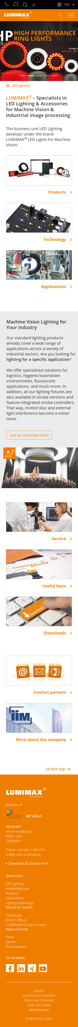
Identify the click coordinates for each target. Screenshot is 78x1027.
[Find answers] (60, 15)
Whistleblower (39, 1010)
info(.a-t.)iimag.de (28, 854)
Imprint (39, 990)
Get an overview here (29, 435)
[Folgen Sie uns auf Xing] (32, 968)
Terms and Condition (39, 1000)
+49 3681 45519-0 (7, 5)
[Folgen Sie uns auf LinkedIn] (21, 968)
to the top (55, 769)
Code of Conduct (39, 1005)
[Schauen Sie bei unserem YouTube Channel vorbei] (43, 968)
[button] (23, 75)
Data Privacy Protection (39, 995)
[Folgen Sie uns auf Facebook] (10, 968)
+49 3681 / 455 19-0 (31, 850)
